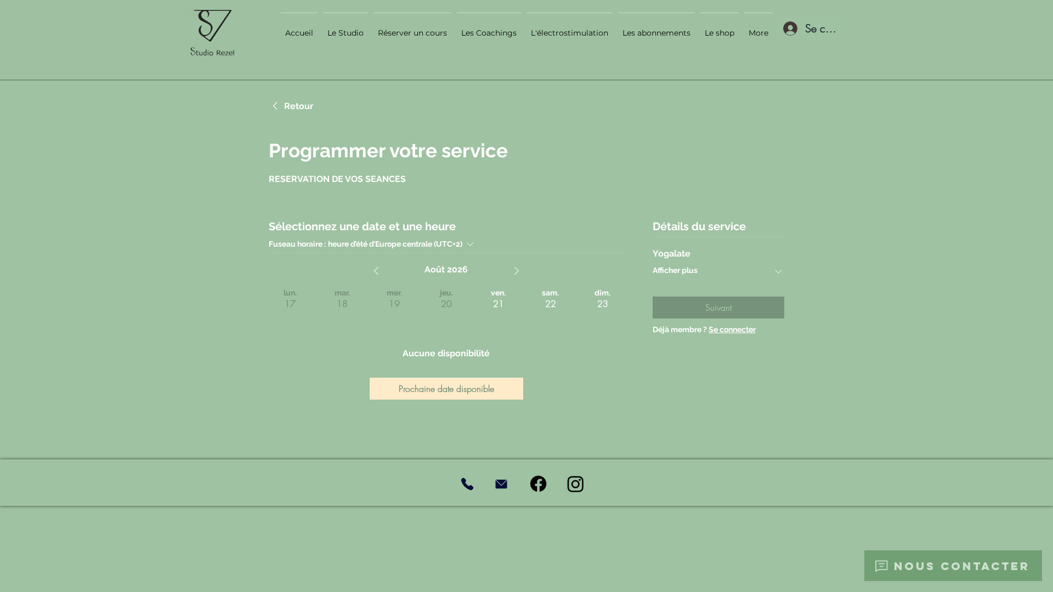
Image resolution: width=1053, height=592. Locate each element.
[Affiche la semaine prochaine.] (516, 270)
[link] (291, 106)
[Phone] (467, 484)
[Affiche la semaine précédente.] (376, 270)
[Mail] (501, 484)
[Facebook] (538, 483)
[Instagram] (575, 483)
